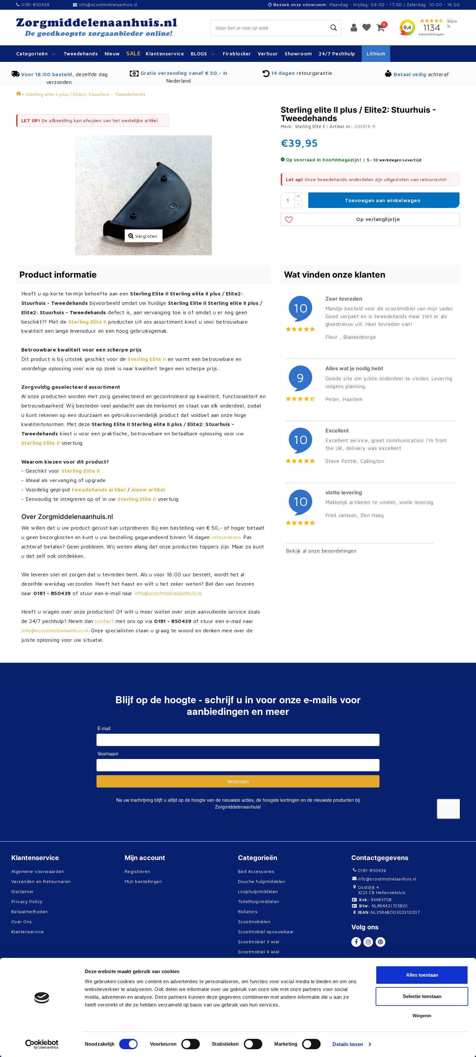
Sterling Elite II (310, 126)
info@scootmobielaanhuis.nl (108, 4)
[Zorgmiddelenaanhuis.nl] (105, 27)
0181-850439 (34, 4)
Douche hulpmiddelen (261, 881)
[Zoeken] (334, 28)
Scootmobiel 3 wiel (258, 941)
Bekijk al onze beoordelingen (321, 551)
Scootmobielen (254, 921)
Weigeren (422, 1015)
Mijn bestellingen (143, 881)
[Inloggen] (354, 27)
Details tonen (348, 1044)
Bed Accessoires (256, 871)
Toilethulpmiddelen (258, 901)
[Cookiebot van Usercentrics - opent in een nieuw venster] (42, 1044)
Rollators (247, 911)
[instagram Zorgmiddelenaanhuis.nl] (368, 942)
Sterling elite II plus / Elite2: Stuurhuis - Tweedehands (85, 94)
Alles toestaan (422, 975)
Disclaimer (22, 891)
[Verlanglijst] (366, 27)
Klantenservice (27, 931)
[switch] (190, 1044)
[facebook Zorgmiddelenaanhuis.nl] (356, 942)
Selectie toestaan (422, 996)
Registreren (137, 871)
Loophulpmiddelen (258, 891)
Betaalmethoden (29, 911)
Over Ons (21, 921)
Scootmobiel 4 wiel (258, 951)
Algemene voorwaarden (37, 871)
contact (104, 621)
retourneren (225, 537)
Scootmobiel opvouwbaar (266, 931)
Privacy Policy (27, 901)
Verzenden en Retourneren (41, 881)
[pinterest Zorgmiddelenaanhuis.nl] (380, 942)
